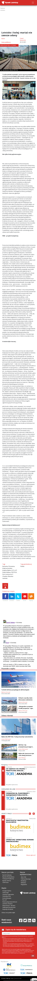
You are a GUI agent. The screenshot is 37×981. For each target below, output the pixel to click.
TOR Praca (5, 882)
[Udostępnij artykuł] (12, 597)
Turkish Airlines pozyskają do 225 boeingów (15, 690)
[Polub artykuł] (5, 597)
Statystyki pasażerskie (8, 907)
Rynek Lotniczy (6, 880)
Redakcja (23, 881)
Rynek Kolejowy (7, 875)
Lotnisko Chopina (7, 903)
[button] (30, 816)
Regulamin (24, 884)
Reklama (23, 883)
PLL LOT (4, 900)
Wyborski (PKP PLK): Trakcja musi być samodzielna (17, 737)
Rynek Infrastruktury (8, 877)
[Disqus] (19, 643)
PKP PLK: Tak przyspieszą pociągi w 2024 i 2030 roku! (25, 747)
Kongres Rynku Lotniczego (6, 891)
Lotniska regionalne (8, 894)
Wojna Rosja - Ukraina (8, 905)
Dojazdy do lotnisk (7, 909)
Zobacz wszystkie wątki (8, 912)
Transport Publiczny (8, 879)
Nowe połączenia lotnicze (9, 902)
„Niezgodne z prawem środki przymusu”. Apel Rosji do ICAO (25, 708)
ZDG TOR (23, 877)
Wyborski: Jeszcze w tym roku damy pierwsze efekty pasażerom (26, 755)
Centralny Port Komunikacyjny (6, 897)
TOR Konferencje (26, 879)
